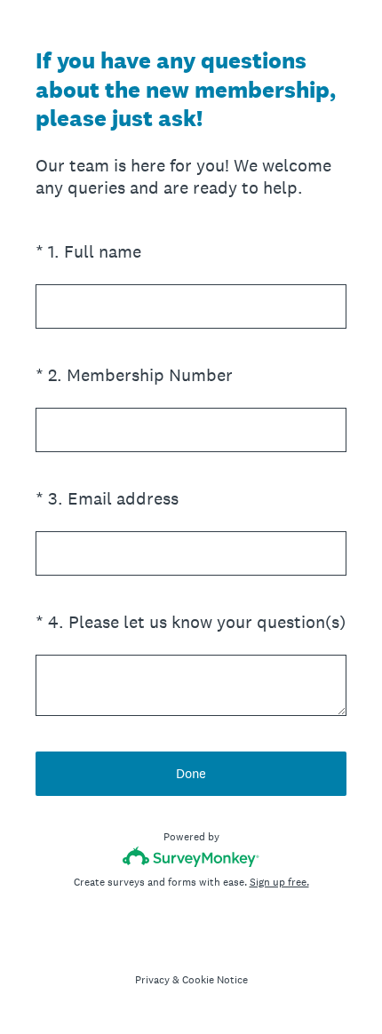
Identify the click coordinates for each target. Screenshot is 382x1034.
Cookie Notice (215, 980)
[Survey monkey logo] (191, 857)
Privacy (152, 980)
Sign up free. (279, 882)
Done (191, 773)
